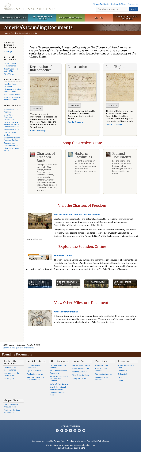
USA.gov (105, 441)
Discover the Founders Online (11, 144)
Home (6, 33)
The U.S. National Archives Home (29, 6)
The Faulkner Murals (12, 94)
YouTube (75, 430)
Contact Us (133, 4)
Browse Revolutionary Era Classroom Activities (59, 378)
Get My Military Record (81, 365)
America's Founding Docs (126, 366)
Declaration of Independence (10, 64)
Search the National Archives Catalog (12, 139)
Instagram (66, 430)
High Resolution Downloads (10, 85)
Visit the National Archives (11, 110)
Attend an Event (101, 365)
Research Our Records (14, 17)
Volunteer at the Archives (102, 378)
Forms (120, 380)
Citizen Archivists (101, 4)
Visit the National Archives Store (11, 405)
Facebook (57, 430)
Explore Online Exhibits (10, 133)
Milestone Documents (66, 311)
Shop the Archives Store (11, 149)
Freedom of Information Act (78, 441)
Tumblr (70, 430)
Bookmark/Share (118, 4)
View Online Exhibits (80, 375)
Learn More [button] (36, 108)
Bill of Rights (9, 74)
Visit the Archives (79, 372)
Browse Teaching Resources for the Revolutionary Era (11, 124)
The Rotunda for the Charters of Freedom (77, 214)
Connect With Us (70, 426)
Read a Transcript (114, 124)
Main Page (8, 51)
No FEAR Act (96, 441)
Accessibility (47, 441)
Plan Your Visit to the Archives (58, 366)
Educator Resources (70, 17)
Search (133, 9)
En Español (122, 374)
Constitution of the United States (12, 70)
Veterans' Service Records (42, 17)
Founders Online (63, 255)
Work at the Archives (103, 374)
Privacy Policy (60, 441)
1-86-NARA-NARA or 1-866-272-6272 (70, 448)
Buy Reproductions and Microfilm (12, 411)
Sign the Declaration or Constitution (12, 90)
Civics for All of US (11, 129)
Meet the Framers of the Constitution (12, 98)
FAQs (120, 377)
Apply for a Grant (79, 378)
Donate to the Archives (101, 369)
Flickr (83, 430)
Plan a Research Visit (80, 368)
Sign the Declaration (35, 370)
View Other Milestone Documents (9, 117)
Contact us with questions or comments (18, 348)
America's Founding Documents (126, 17)
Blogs (79, 430)
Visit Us (99, 17)
